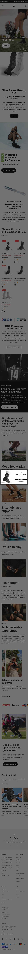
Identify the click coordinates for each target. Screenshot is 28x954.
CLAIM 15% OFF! (20, 479)
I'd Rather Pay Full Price (21, 481)
